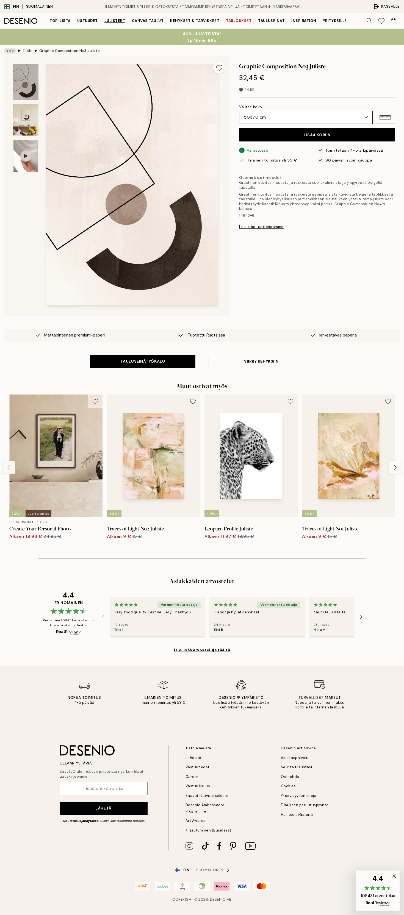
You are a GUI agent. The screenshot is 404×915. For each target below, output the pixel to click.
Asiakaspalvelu (295, 757)
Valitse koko (250, 106)
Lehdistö (193, 757)
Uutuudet (87, 20)
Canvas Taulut (148, 20)
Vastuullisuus (198, 786)
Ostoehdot (291, 776)
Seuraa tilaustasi (296, 767)
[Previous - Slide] (8, 467)
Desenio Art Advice (298, 748)
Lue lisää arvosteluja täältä (202, 649)
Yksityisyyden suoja (299, 795)
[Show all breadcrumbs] (10, 51)
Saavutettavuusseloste (207, 795)
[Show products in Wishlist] (381, 20)
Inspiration (303, 20)
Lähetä (103, 808)
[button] (385, 117)
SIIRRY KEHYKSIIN (261, 361)
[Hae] (369, 21)
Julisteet (114, 20)
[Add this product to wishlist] (219, 67)
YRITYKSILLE (335, 20)
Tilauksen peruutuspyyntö (304, 805)
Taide (28, 50)
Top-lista (60, 20)
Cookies (288, 786)
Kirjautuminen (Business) (208, 830)
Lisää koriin (317, 134)
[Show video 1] (25, 156)
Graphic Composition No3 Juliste (69, 50)
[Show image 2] (25, 120)
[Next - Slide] (395, 467)
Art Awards (196, 820)
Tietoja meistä (198, 748)
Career (192, 776)
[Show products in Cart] (394, 20)
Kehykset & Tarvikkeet (194, 20)
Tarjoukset (238, 20)
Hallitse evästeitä (297, 814)
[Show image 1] (25, 82)
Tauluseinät (271, 20)
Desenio (218, 899)
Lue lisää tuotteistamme (261, 226)
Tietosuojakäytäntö (83, 821)
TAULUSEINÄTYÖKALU (142, 361)
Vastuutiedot (197, 767)
